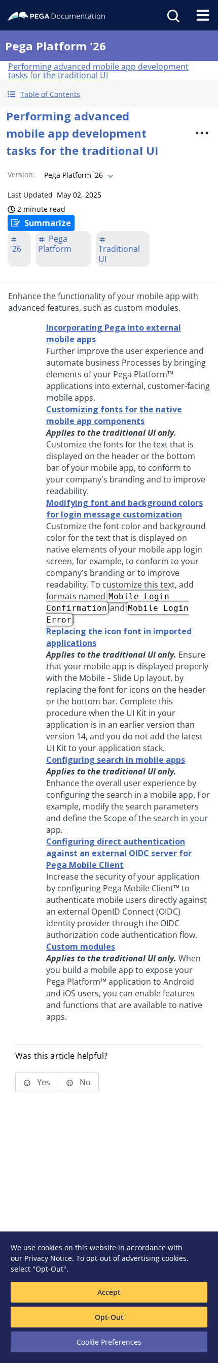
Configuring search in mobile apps (115, 759)
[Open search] (172, 15)
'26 (15, 248)
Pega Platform (54, 243)
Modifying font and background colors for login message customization (124, 508)
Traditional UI (119, 254)
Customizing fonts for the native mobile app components (114, 415)
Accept (109, 1292)
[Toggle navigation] (203, 15)
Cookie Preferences (109, 1342)
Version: (21, 174)
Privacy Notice (48, 1258)
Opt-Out (109, 1317)
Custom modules (80, 946)
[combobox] (77, 175)
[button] (109, 94)
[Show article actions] (202, 133)
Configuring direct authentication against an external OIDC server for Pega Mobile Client (119, 853)
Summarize (47, 223)
